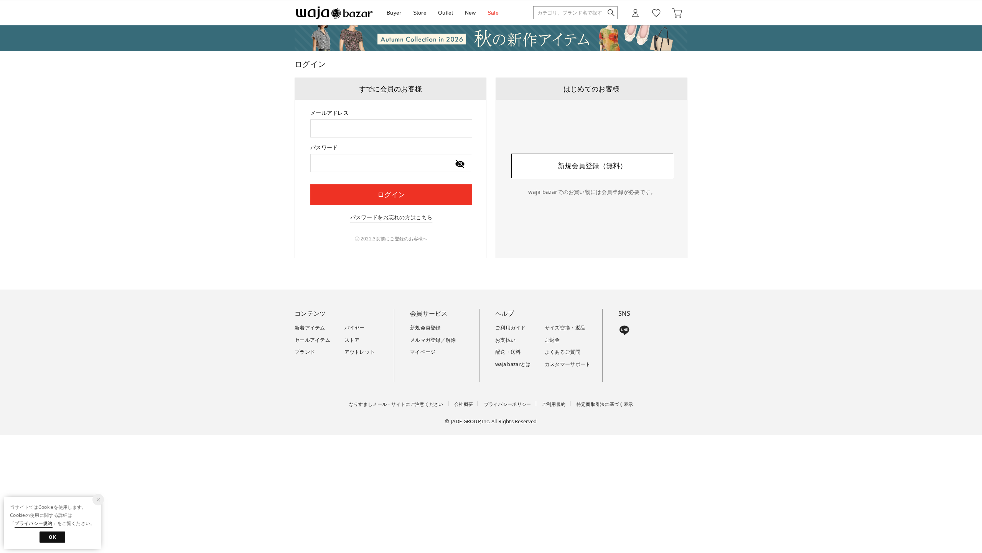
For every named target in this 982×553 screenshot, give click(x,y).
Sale (493, 13)
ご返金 (552, 339)
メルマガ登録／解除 (433, 339)
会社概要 (463, 404)
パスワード (324, 147)
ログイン (391, 194)
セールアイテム (312, 339)
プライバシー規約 (33, 523)
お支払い (505, 339)
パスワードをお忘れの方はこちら (391, 217)
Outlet (445, 13)
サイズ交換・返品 (565, 327)
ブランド (305, 351)
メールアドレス (329, 112)
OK (52, 537)
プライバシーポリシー (507, 404)
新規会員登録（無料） (592, 165)
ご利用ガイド (510, 327)
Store (420, 13)
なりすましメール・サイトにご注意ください (396, 404)
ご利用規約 (554, 404)
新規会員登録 (425, 327)
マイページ (423, 351)
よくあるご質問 (562, 351)
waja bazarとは (513, 364)
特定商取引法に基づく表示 (605, 404)
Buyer (394, 13)
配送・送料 (508, 351)
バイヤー (354, 327)
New (470, 13)
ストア (352, 339)
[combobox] (391, 128)
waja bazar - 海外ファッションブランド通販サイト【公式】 (334, 12)
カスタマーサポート (568, 364)
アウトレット (359, 351)
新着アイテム (310, 327)
